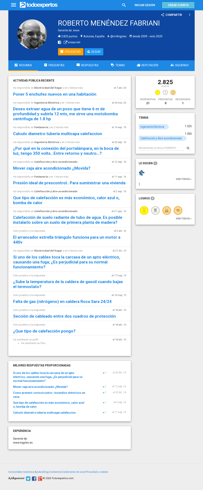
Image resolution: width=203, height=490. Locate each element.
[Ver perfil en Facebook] (58, 42)
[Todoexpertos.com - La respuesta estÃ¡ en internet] (38, 5)
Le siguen (147, 163)
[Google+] (39, 478)
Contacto (55, 472)
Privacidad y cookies (97, 472)
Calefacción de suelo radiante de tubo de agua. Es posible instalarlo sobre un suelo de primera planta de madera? (67, 220)
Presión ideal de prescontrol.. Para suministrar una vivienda (69, 183)
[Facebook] (33, 478)
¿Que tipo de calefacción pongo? (44, 331)
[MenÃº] (13, 5)
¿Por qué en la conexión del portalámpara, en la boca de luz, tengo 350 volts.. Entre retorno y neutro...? (66, 151)
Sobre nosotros (24, 472)
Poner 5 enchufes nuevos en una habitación (54, 94)
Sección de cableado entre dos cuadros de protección (64, 316)
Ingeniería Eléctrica (46, 102)
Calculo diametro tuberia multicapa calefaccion (57, 133)
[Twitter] (27, 478)
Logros (146, 198)
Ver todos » (184, 179)
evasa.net (73, 42)
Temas (143, 117)
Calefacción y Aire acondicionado (55, 161)
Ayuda (37, 472)
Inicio (11, 472)
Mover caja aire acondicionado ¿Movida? (51, 168)
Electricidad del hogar (48, 87)
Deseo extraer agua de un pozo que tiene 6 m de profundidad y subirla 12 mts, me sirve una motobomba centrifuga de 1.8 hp (65, 114)
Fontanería (41, 127)
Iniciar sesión (145, 5)
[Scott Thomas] (141, 172)
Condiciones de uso (73, 472)
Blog (45, 472)
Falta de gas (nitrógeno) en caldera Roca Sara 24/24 (62, 301)
